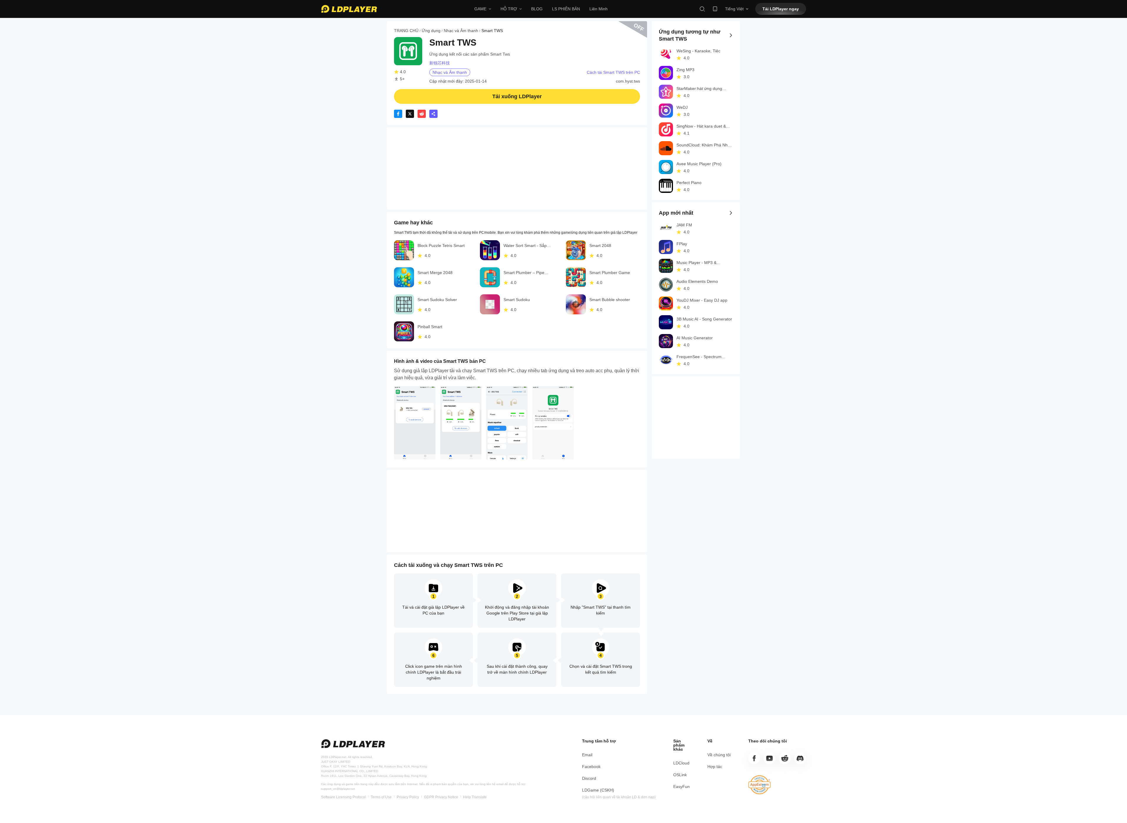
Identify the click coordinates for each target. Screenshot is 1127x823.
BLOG (537, 8)
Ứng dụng (431, 30)
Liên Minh (598, 8)
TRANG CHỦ (406, 30)
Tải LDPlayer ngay (780, 8)
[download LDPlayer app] (715, 9)
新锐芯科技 (439, 63)
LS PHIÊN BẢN (566, 8)
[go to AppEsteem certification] (759, 785)
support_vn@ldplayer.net (338, 788)
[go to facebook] (754, 758)
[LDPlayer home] (349, 9)
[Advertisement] (517, 168)
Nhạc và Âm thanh (461, 30)
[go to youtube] (769, 758)
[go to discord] (800, 758)
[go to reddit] (785, 758)
